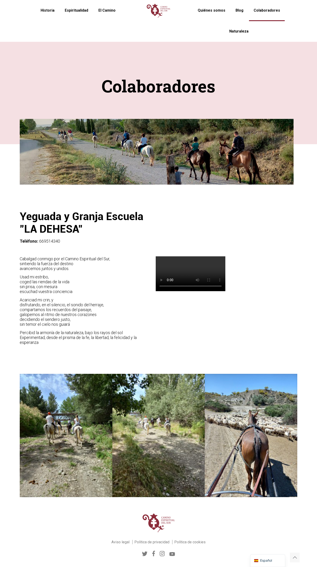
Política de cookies (190, 542)
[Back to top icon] (295, 557)
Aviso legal (120, 542)
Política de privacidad (152, 542)
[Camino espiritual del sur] (158, 10)
